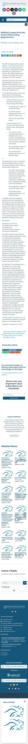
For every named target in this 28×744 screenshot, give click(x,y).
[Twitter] (17, 685)
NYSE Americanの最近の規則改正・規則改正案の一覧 (20, 554)
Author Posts (14, 436)
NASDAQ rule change (8, 66)
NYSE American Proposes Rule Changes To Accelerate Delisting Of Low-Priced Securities (7, 497)
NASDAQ (14, 373)
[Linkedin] (20, 9)
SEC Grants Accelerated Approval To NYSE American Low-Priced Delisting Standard (7, 462)
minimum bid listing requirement (12, 68)
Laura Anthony (12, 223)
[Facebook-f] (12, 688)
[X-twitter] (12, 9)
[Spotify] (24, 9)
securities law (18, 250)
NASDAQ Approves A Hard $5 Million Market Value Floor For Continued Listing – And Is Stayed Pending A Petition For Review (7, 519)
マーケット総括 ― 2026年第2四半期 (20, 538)
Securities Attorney (9, 337)
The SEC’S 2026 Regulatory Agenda (6, 479)
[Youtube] (8, 9)
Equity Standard (19, 100)
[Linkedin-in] (12, 611)
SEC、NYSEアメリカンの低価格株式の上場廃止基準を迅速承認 (20, 460)
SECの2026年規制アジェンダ (20, 478)
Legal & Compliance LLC (15, 317)
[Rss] (15, 611)
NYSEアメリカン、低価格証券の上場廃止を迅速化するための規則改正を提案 (20, 495)
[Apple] (11, 685)
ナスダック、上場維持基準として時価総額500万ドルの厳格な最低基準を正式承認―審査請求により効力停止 (20, 517)
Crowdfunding (6, 373)
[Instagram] (16, 9)
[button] (2, 19)
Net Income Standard (15, 335)
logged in (11, 574)
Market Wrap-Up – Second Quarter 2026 (7, 539)
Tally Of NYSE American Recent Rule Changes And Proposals (7, 555)
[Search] (25, 583)
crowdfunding (15, 266)
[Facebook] (4, 9)
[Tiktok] (14, 13)
